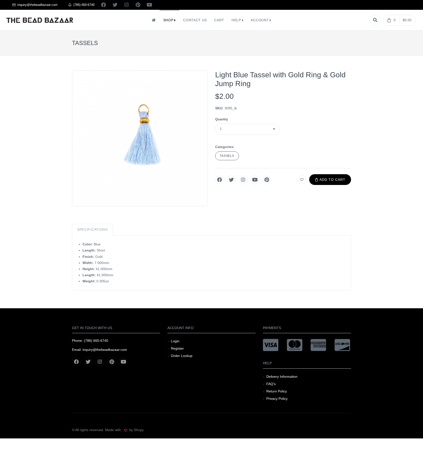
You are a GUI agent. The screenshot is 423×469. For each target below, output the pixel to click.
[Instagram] (243, 179)
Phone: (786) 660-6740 (90, 341)
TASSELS (227, 156)
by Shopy (136, 430)
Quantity (221, 119)
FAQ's (271, 384)
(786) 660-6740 (82, 5)
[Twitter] (231, 179)
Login (175, 341)
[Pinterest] (266, 179)
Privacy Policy (277, 398)
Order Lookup (181, 356)
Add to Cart (331, 180)
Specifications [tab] (92, 229)
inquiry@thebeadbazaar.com (36, 5)
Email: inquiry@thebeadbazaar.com (99, 350)
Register (177, 348)
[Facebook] (219, 179)
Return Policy (276, 391)
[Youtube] (254, 179)
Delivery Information (281, 376)
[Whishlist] (301, 179)
